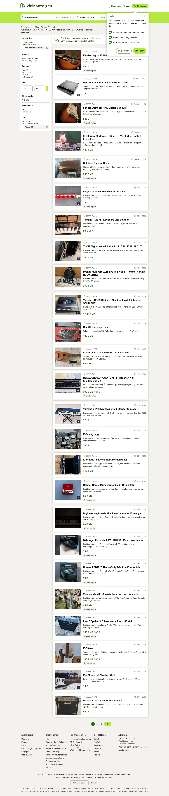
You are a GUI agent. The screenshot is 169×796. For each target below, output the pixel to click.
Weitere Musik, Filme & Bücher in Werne (119, 791)
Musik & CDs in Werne (75, 791)
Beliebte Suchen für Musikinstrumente (126, 739)
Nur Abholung (27, 60)
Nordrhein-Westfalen (30, 123)
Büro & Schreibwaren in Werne (122, 788)
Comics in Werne (140, 788)
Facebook (98, 739)
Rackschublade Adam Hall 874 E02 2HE (105, 82)
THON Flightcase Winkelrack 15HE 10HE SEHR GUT (112, 246)
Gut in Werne (52, 788)
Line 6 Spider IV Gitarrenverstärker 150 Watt (108, 621)
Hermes (25, 112)
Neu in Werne (27, 788)
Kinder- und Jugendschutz (56, 751)
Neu (23, 70)
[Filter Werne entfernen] (47, 127)
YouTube (98, 742)
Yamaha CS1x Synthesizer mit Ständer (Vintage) (110, 408)
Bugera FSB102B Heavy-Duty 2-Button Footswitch (111, 567)
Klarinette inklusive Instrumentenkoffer (105, 459)
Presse (24, 745)
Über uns (25, 739)
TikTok (97, 754)
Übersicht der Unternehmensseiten (133, 746)
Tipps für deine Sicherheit (56, 742)
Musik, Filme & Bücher (31, 44)
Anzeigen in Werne (142, 791)
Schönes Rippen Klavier (96, 163)
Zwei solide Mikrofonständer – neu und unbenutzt (111, 594)
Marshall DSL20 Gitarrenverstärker (102, 700)
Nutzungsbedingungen (55, 764)
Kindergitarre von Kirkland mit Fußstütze (106, 352)
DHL (23, 109)
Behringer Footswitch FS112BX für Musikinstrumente (113, 540)
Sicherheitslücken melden (56, 748)
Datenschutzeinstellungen (56, 761)
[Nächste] (107, 724)
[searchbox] (39, 17)
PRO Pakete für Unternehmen (77, 746)
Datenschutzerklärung (55, 758)
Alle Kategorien (27, 42)
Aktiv (23, 100)
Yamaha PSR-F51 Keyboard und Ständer (106, 219)
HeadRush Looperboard (96, 327)
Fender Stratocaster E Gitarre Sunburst (105, 107)
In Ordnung (26, 77)
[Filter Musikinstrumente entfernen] (47, 48)
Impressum (50, 767)
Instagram (98, 745)
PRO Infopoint (76, 742)
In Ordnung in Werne (65, 788)
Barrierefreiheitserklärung (56, 754)
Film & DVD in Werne (58, 791)
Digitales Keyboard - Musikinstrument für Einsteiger (112, 513)
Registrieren (123, 50)
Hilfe (47, 739)
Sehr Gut (25, 72)
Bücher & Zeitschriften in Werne (98, 788)
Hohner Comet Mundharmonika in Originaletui (109, 484)
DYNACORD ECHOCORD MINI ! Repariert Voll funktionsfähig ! (108, 379)
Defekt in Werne (80, 788)
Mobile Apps (26, 754)
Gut (23, 74)
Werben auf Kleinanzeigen (81, 750)
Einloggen (139, 50)
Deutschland (26, 121)
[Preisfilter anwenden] (47, 88)
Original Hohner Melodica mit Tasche (104, 191)
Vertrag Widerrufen (54, 745)
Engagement (26, 751)
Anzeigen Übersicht (126, 743)
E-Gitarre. (88, 648)
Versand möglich (28, 58)
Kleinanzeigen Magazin (31, 748)
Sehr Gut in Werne (39, 788)
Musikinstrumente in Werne (94, 791)
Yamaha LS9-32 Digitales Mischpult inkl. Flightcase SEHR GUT (112, 301)
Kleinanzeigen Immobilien (80, 739)
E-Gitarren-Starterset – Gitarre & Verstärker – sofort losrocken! (112, 137)
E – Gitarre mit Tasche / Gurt (99, 675)
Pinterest (98, 751)
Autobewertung (124, 750)
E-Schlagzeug (91, 434)
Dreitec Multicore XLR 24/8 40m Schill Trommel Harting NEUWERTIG (114, 273)
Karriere (24, 742)
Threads (97, 748)
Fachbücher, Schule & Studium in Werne (34, 791)
